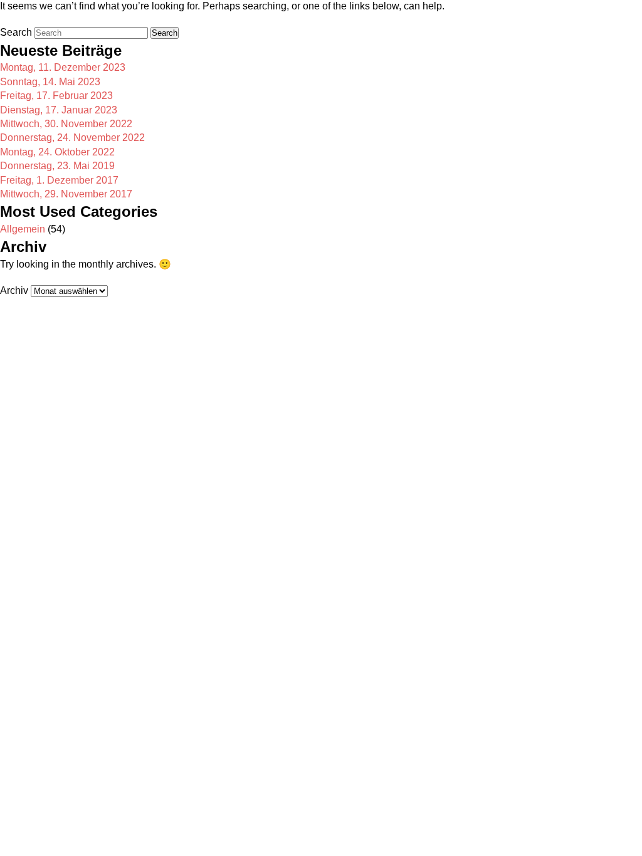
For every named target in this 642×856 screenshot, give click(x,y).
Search (16, 32)
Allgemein (22, 229)
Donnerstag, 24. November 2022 (72, 137)
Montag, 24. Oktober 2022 (57, 152)
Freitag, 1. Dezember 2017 (59, 180)
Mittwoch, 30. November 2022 (66, 123)
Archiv (14, 290)
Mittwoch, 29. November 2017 (66, 194)
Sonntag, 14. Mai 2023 (50, 81)
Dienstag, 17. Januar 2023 (58, 110)
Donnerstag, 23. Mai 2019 (57, 165)
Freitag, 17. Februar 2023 (56, 95)
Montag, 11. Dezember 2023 (62, 67)
